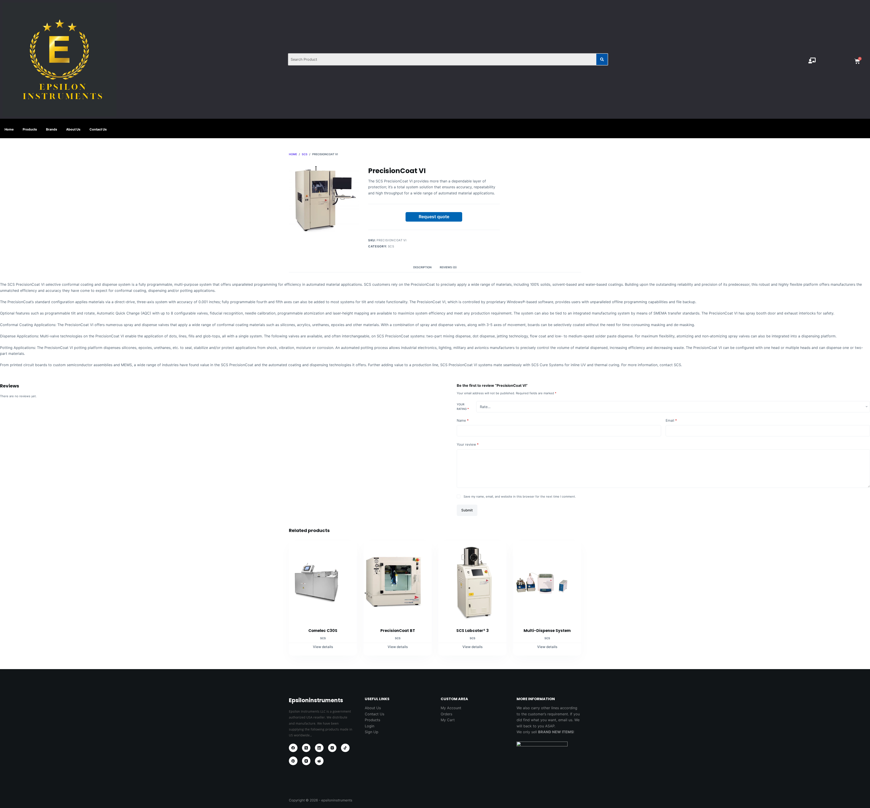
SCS (391, 246)
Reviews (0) (448, 267)
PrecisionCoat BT (397, 630)
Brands (51, 129)
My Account (451, 708)
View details (323, 647)
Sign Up (371, 732)
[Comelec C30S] (323, 581)
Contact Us (98, 129)
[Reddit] (319, 761)
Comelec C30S (322, 630)
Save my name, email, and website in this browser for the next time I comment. (520, 496)
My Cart (448, 720)
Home (9, 129)
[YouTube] (306, 761)
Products (30, 129)
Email (671, 420)
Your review (468, 444)
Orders (446, 714)
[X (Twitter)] (306, 748)
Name (463, 420)
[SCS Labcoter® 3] (472, 581)
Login (369, 726)
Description (422, 267)
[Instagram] (332, 748)
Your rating (463, 407)
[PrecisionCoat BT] (398, 581)
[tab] (422, 267)
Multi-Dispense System (547, 630)
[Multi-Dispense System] (547, 581)
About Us (73, 129)
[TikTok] (345, 748)
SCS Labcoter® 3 (472, 630)
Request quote (434, 216)
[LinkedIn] (319, 748)
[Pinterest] (293, 761)
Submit (467, 510)
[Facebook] (293, 748)
